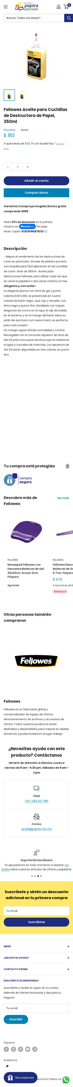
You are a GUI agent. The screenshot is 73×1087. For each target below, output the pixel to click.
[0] (66, 6)
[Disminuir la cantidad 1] (8, 167)
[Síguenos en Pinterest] (20, 1049)
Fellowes (9, 130)
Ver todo (63, 498)
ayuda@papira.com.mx (36, 829)
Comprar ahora (36, 193)
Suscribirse (36, 922)
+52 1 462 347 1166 (36, 801)
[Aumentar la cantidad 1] (28, 167)
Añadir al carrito (36, 181)
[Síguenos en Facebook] (6, 1049)
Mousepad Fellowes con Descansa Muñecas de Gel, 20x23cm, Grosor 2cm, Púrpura (26, 571)
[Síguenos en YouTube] (27, 1049)
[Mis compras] (58, 7)
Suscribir (15, 1019)
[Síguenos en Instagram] (13, 1049)
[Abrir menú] (5, 6)
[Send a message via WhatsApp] (66, 1080)
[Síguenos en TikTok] (34, 1049)
